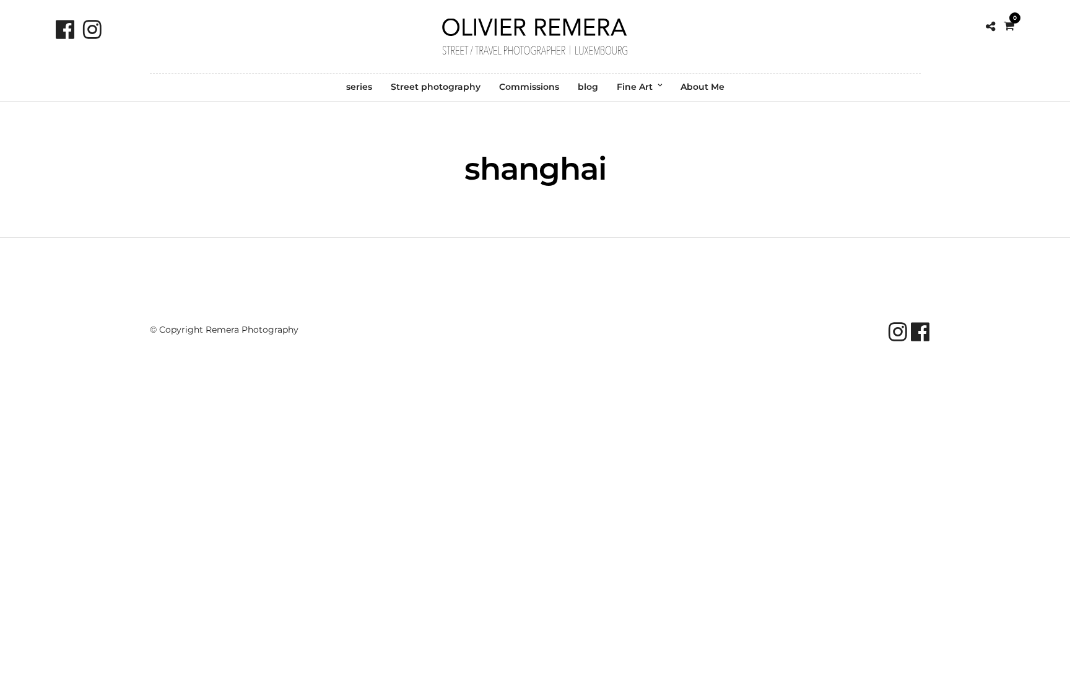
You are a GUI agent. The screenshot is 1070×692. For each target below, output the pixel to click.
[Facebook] (65, 29)
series (359, 86)
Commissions (529, 86)
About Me (702, 86)
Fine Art (635, 86)
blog (588, 86)
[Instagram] (92, 29)
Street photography (436, 86)
